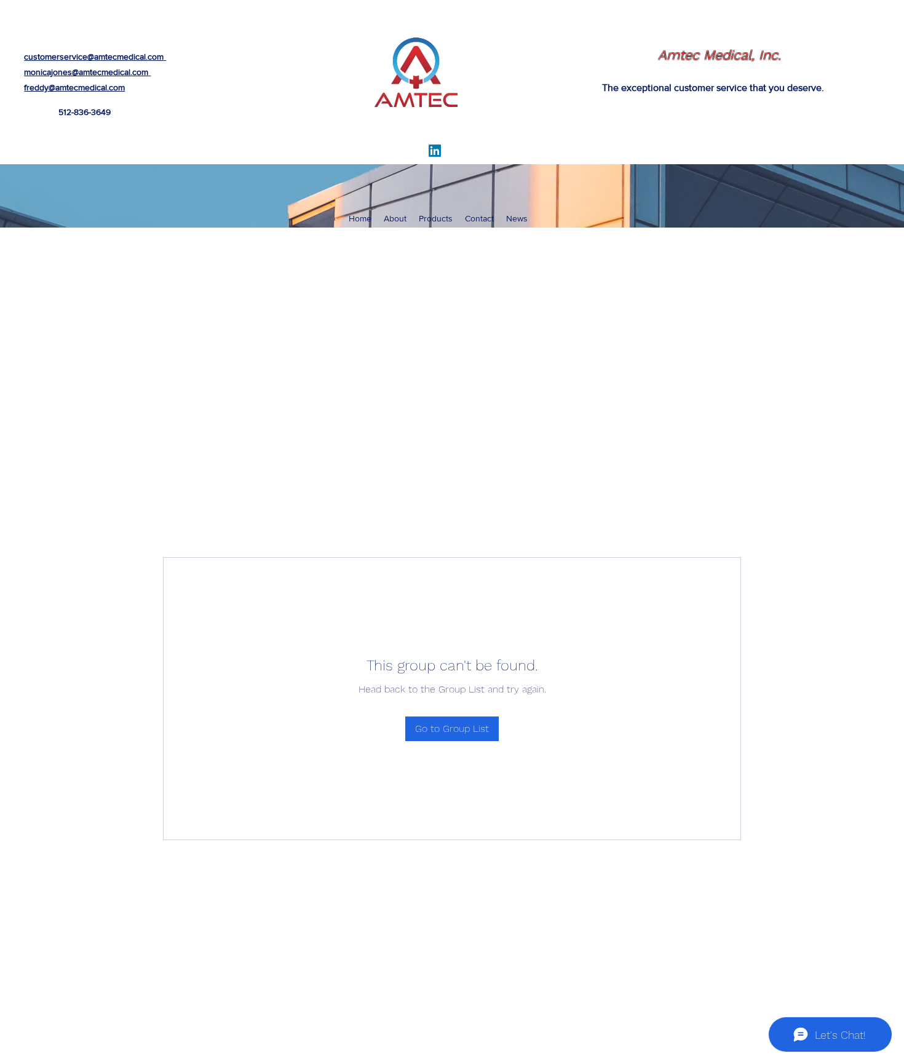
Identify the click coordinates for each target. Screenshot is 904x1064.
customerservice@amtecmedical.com (94, 57)
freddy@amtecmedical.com (74, 87)
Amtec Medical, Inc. (719, 55)
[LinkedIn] (435, 151)
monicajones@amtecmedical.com (86, 72)
